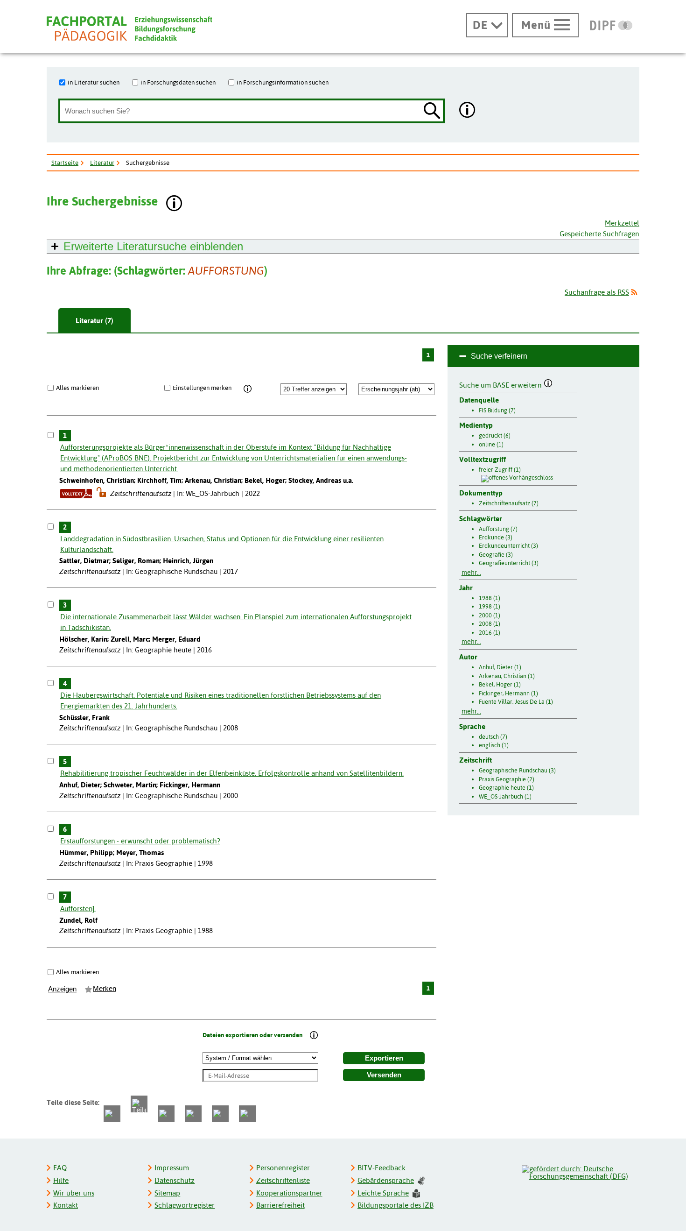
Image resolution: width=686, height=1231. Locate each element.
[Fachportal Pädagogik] (129, 28)
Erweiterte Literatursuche (153, 246)
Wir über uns (73, 1193)
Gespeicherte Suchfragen (599, 234)
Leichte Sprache (383, 1193)
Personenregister (283, 1168)
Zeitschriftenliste (283, 1180)
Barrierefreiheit (280, 1205)
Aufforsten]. (78, 909)
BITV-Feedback (381, 1168)
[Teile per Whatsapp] (166, 1113)
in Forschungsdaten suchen (178, 82)
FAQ (60, 1168)
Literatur (102, 162)
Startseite (64, 162)
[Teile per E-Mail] (220, 1113)
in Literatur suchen (93, 82)
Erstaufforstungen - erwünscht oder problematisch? (140, 841)
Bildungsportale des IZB (395, 1205)
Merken (104, 988)
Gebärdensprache (385, 1180)
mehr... (471, 572)
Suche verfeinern (499, 356)
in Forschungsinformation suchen (283, 82)
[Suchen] (432, 111)
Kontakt (65, 1205)
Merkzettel (622, 223)
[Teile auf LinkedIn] (193, 1113)
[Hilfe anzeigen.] (467, 110)
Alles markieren (77, 387)
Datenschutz (174, 1180)
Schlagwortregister (184, 1205)
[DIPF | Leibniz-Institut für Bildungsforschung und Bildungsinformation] (611, 25)
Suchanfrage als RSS (597, 292)
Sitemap (167, 1193)
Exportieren (384, 1058)
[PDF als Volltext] (76, 493)
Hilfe (61, 1180)
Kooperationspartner (289, 1193)
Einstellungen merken (202, 387)
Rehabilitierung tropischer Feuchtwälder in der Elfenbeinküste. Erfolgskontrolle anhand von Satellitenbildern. (232, 773)
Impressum (171, 1168)
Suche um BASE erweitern (501, 384)
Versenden (384, 1075)
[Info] (247, 389)
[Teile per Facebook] (112, 1113)
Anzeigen (62, 989)
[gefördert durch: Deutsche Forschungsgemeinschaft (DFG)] (580, 1171)
